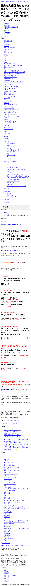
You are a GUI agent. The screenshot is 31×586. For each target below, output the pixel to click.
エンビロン (8, 469)
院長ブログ (7, 127)
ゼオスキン (8, 479)
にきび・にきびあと (10, 484)
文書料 (6, 119)
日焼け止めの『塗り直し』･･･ (12, 433)
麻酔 (5, 540)
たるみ (6, 62)
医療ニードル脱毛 (9, 108)
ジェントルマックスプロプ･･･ (12, 436)
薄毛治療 (6, 103)
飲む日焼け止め (9, 538)
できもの (6, 46)
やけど (6, 42)
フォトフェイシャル (10, 492)
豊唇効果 (7, 535)
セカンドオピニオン (9, 122)
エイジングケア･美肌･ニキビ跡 (13, 65)
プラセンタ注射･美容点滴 (11, 109)
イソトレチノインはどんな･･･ (12, 430)
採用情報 (6, 202)
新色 (5, 525)
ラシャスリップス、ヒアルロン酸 (14, 507)
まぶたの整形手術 (9, 94)
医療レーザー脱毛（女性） (11, 104)
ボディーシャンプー (10, 497)
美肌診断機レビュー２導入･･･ (12, 435)
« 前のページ (5, 423)
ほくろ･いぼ (7, 44)
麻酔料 (6, 117)
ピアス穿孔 (7, 98)
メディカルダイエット (10, 77)
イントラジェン (9, 462)
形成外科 (6, 141)
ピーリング (7, 485)
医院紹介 (6, 139)
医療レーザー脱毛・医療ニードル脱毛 (14, 72)
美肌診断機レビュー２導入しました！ (14, 446)
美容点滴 (7, 531)
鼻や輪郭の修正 (8, 78)
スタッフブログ (8, 129)
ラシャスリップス (9, 505)
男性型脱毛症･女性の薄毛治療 (14, 73)
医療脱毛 (7, 517)
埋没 (5, 518)
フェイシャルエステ (9, 88)
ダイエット (7, 480)
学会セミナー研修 (9, 523)
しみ (5, 58)
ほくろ (6, 495)
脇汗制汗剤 (7, 533)
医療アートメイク (9, 67)
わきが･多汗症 (8, 49)
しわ (5, 60)
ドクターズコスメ (10, 482)
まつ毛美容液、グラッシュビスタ (14, 500)
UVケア (6, 460)
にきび (6, 56)
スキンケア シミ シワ (10, 474)
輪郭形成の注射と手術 (10, 113)
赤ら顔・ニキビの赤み (10, 63)
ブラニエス (7, 493)
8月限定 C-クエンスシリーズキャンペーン (16, 442)
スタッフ (7, 475)
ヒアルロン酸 (8, 487)
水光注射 (7, 527)
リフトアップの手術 (9, 96)
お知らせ (6, 125)
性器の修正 (7, 80)
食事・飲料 (7, 536)
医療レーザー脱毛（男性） (11, 106)
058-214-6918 (4, 567)
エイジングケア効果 (10, 465)
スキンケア (8, 472)
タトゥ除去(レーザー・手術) (12, 116)
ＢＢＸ (6, 459)
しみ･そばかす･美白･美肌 (11, 86)
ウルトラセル (8, 464)
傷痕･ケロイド (8, 52)
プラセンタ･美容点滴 (10, 75)
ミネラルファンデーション (12, 502)
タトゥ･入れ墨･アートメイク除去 (13, 82)
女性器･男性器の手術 (10, 114)
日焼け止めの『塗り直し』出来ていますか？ (16, 444)
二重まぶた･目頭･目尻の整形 (12, 70)
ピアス (6, 68)
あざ (5, 51)
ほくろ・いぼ (7, 99)
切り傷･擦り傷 (8, 41)
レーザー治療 (8, 512)
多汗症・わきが (8, 101)
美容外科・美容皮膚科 (10, 161)
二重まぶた (7, 513)
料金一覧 (6, 189)
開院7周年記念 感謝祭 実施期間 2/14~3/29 (11, 224)
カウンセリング (8, 84)
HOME (6, 136)
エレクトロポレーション (11, 467)
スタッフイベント (10, 477)
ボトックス (7, 498)
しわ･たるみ (7, 89)
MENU (2, 38)
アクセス (6, 199)
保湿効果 (7, 515)
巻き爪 (6, 54)
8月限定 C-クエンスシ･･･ (11, 431)
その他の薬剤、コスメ (10, 121)
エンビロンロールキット (11, 470)
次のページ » (13, 423)
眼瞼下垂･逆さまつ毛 (10, 47)
